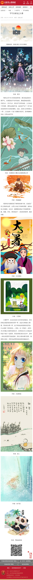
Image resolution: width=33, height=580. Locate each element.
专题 (9, 10)
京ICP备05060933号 (23, 577)
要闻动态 (4, 7)
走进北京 (3, 10)
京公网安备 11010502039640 (13, 577)
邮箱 (24, 568)
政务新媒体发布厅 (16, 568)
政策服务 (25, 7)
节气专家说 (26, 10)
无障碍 (27, 3)
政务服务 (18, 7)
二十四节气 (17, 10)
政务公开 (11, 7)
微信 (8, 568)
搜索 (24, 3)
